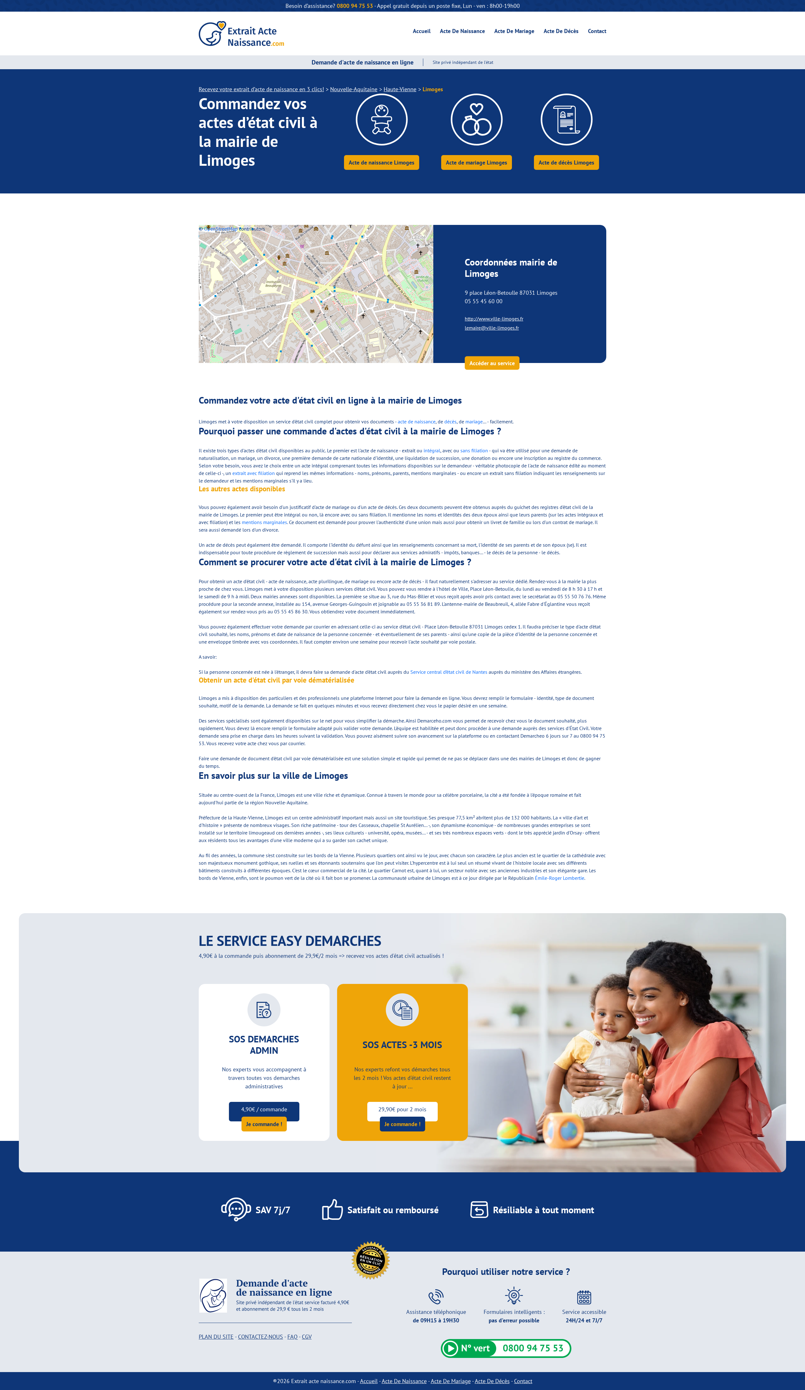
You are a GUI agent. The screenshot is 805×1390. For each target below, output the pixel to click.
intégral (432, 450)
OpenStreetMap (221, 229)
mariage (474, 421)
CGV (307, 1336)
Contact (597, 31)
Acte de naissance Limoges (381, 162)
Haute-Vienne (400, 89)
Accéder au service (492, 363)
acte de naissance (417, 421)
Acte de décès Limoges (566, 162)
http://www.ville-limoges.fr (494, 318)
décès (450, 421)
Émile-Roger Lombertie (559, 878)
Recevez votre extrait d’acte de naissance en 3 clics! (261, 89)
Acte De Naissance (462, 31)
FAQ (292, 1336)
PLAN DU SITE (216, 1336)
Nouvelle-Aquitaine (353, 89)
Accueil (421, 31)
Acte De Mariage (514, 31)
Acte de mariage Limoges (476, 162)
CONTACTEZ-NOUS (260, 1336)
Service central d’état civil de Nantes (448, 672)
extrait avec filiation (253, 473)
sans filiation (474, 450)
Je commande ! (264, 1124)
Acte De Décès (561, 31)
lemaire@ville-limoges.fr (492, 328)
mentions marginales (264, 522)
